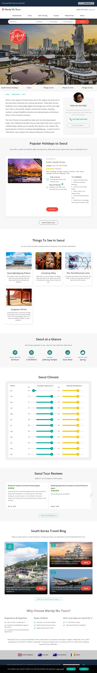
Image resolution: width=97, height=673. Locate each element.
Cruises (56, 16)
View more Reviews (47, 515)
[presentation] (91, 496)
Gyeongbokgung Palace (19, 273)
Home (7, 94)
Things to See (87, 88)
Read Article (41, 588)
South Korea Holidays (9, 88)
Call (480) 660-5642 (79, 119)
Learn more (60, 669)
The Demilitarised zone (78, 273)
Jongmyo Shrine (19, 309)
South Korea (16, 94)
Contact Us (91, 10)
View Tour (52, 209)
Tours (30, 16)
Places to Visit (67, 88)
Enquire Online (78, 125)
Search (82, 22)
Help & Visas (69, 16)
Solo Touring (42, 16)
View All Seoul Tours (48, 223)
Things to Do (48, 88)
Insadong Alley (48, 273)
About (82, 16)
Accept (71, 669)
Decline (84, 669)
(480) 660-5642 (82, 9)
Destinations (17, 16)
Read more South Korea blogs (47, 599)
